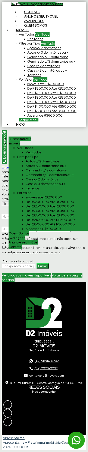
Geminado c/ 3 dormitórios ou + (51, 61)
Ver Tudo (42, 34)
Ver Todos (27, 34)
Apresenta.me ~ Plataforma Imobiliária (32, 442)
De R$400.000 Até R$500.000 (51, 106)
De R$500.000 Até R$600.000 (51, 111)
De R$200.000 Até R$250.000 (51, 88)
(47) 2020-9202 (46, 368)
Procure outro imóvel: (18, 261)
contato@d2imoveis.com (46, 375)
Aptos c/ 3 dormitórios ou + (47, 52)
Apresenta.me (14, 438)
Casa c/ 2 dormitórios (43, 66)
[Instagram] (44, 404)
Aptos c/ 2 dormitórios (44, 48)
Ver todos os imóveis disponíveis (26, 275)
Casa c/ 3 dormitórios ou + (47, 70)
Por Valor (25, 79)
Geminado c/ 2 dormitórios (47, 57)
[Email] (44, 421)
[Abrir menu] (1, 132)
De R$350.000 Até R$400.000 (51, 102)
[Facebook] (44, 413)
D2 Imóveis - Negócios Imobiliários (37, 4)
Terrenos (34, 75)
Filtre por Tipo (29, 43)
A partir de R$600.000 (45, 115)
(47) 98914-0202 (47, 361)
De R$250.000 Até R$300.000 (51, 93)
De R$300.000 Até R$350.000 (51, 97)
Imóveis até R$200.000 (45, 84)
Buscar (42, 266)
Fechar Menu (28, 120)
